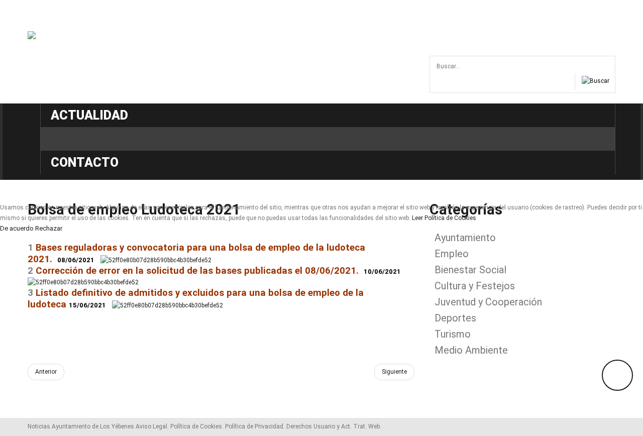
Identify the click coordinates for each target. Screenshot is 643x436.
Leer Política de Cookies (444, 218)
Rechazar (48, 228)
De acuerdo (17, 228)
